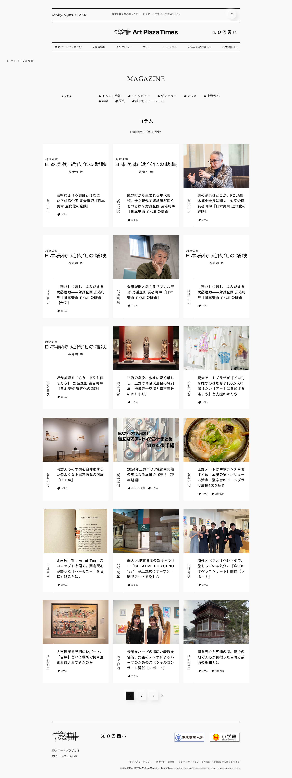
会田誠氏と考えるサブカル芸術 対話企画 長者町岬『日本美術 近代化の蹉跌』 (150, 292)
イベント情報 (111, 96)
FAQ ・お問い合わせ (65, 756)
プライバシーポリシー (140, 762)
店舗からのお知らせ (200, 47)
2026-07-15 (48, 206)
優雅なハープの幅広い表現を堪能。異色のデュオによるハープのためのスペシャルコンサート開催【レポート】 (150, 660)
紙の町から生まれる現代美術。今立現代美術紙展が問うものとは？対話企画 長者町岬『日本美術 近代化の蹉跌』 (151, 203)
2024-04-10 (48, 662)
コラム (147, 47)
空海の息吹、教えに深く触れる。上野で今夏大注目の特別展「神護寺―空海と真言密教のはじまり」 (150, 386)
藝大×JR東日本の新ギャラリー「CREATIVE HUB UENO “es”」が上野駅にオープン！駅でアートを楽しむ (151, 569)
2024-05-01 (118, 571)
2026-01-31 (118, 297)
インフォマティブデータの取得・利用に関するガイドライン (209, 762)
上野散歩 (213, 96)
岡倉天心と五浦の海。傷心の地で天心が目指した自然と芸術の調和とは (221, 657)
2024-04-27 (189, 571)
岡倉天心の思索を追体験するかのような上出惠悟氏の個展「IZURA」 (80, 475)
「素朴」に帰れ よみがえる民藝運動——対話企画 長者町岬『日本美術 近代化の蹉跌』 (222, 292)
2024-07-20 (189, 388)
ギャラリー (169, 96)
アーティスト (169, 47)
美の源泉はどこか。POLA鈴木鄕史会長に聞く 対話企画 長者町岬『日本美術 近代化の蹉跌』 (222, 203)
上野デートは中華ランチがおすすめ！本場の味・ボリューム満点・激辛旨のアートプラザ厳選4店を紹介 (221, 477)
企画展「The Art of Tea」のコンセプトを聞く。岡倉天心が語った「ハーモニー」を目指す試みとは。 (80, 569)
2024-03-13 (189, 662)
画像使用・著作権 (165, 762)
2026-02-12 (48, 297)
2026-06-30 (118, 206)
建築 (105, 101)
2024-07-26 (118, 388)
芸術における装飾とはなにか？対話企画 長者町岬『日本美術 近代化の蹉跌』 (81, 201)
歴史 (122, 101)
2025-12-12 (189, 297)
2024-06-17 (48, 480)
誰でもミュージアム (149, 101)
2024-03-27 (118, 662)
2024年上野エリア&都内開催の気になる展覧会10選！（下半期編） (151, 475)
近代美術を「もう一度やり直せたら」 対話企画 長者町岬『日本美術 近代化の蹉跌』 (80, 383)
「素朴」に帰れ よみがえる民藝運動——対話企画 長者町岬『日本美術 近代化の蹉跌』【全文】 (81, 295)
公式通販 (227, 47)
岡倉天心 (219, 670)
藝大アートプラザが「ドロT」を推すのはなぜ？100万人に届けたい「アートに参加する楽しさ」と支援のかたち (221, 386)
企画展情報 (99, 47)
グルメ (192, 96)
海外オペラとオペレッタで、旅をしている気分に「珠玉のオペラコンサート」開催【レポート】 (221, 569)
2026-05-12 (189, 206)
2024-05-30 (48, 571)
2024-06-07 (118, 480)
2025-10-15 (48, 388)
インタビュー (124, 47)
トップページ (13, 61)
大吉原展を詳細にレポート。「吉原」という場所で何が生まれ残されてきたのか (80, 657)
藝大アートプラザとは (68, 47)
